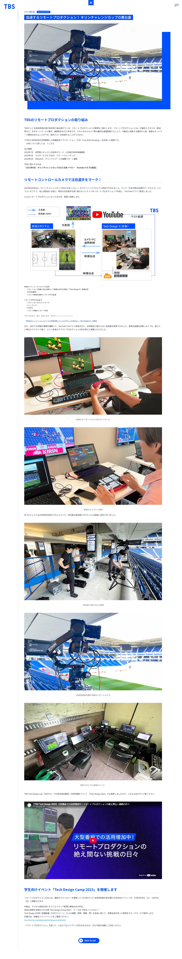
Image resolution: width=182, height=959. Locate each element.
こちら (51, 143)
